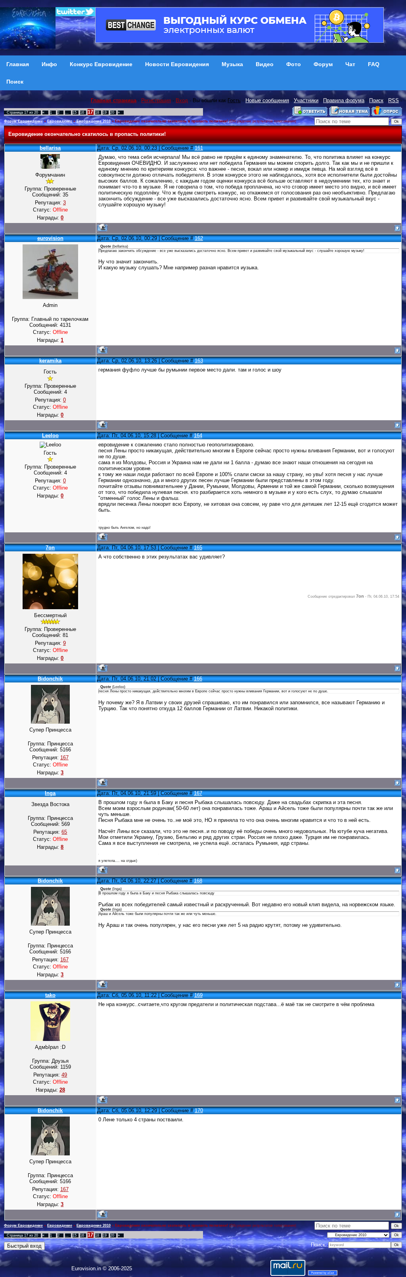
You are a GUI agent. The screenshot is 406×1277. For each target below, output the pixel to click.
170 (199, 1110)
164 (198, 435)
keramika (50, 361)
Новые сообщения (267, 100)
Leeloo (50, 435)
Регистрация (156, 100)
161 (199, 148)
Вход (182, 100)
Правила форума (343, 100)
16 (82, 112)
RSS (393, 100)
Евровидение (59, 121)
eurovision (50, 238)
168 (198, 881)
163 (199, 361)
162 (199, 238)
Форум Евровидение (23, 121)
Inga (50, 793)
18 (97, 112)
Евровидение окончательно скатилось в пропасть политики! (171, 121)
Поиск (376, 100)
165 (198, 548)
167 (198, 793)
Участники (306, 100)
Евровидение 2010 (94, 121)
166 (198, 679)
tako (50, 995)
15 (75, 112)
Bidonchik (50, 679)
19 (105, 112)
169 (198, 995)
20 (112, 112)
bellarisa (50, 148)
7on (50, 548)
